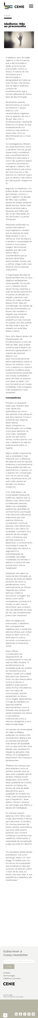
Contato (6, 973)
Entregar (9, 966)
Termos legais (9, 976)
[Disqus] (19, 912)
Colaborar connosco (12, 978)
